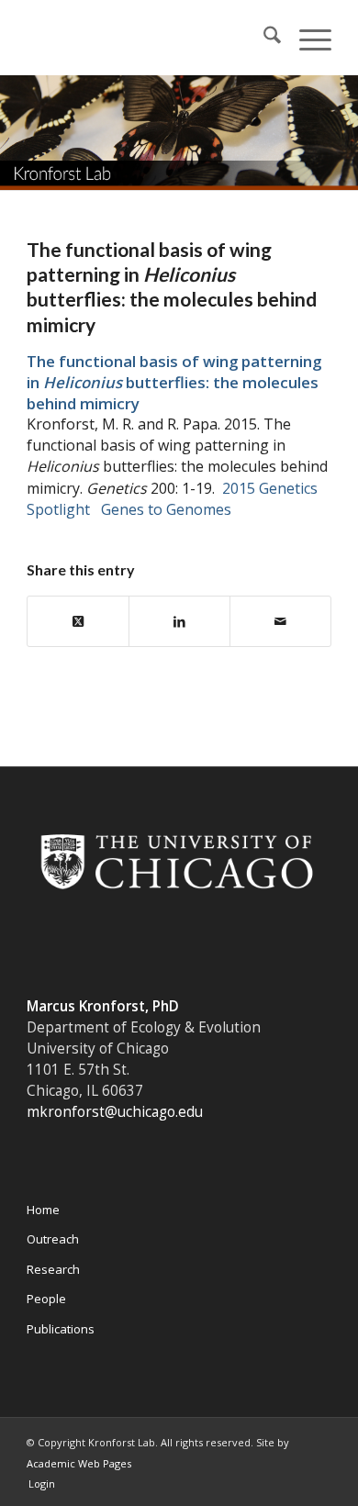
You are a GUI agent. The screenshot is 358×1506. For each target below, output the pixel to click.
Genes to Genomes (166, 509)
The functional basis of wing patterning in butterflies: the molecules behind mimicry (174, 382)
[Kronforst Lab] (148, 37)
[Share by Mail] (280, 621)
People (46, 1298)
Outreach (53, 1239)
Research (53, 1269)
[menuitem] (263, 37)
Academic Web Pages (79, 1463)
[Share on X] (78, 621)
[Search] (263, 37)
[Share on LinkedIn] (179, 621)
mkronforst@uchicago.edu (115, 1111)
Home (43, 1209)
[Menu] (306, 37)
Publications (61, 1329)
